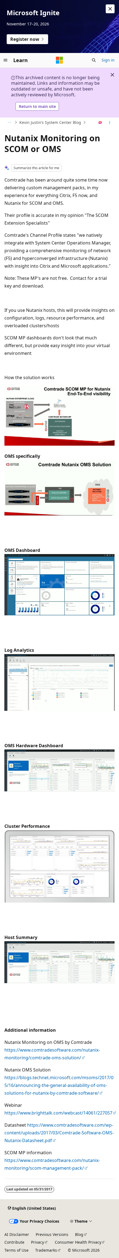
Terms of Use (16, 1250)
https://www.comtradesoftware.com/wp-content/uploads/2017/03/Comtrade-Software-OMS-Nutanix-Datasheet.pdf (59, 1132)
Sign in (108, 60)
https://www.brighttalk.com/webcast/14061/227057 (58, 1113)
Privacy (37, 1242)
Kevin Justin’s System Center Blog (50, 122)
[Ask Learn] (100, 122)
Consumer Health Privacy (78, 1242)
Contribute (14, 1242)
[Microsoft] (59, 60)
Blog (79, 1234)
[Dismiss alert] (110, 8)
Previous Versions (52, 1234)
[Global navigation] (5, 60)
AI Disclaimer (16, 1234)
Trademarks (46, 1250)
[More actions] (110, 122)
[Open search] (93, 60)
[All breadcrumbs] (9, 122)
